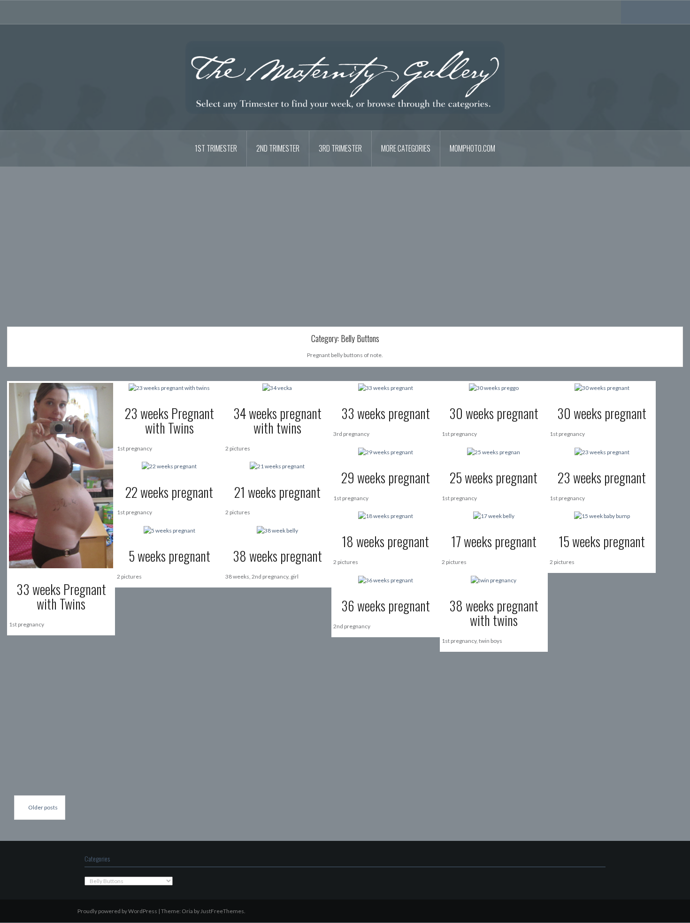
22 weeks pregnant (169, 492)
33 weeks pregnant (385, 413)
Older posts (43, 807)
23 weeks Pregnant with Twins (169, 420)
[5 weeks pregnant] (169, 530)
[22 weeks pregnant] (169, 465)
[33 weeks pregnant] (385, 387)
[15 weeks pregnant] (602, 515)
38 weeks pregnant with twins (493, 613)
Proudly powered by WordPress (117, 911)
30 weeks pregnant (493, 413)
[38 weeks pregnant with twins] (493, 579)
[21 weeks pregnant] (277, 465)
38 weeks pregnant (277, 555)
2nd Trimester (277, 148)
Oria (187, 911)
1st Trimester (216, 148)
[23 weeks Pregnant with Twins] (169, 387)
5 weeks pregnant (169, 555)
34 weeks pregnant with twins (277, 420)
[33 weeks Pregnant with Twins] (61, 475)
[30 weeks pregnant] (494, 387)
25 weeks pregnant (493, 477)
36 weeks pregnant (385, 605)
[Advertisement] (345, 239)
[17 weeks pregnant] (493, 515)
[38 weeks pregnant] (277, 530)
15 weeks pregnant (602, 541)
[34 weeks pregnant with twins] (277, 387)
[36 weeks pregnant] (385, 579)
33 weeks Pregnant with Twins (61, 596)
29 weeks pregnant (385, 477)
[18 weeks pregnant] (385, 515)
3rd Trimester (340, 148)
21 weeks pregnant (277, 492)
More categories (405, 148)
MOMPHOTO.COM (472, 148)
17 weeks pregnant (494, 541)
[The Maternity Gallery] (345, 76)
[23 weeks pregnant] (602, 451)
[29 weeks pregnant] (385, 451)
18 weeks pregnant (385, 541)
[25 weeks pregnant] (493, 451)
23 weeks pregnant (602, 477)
